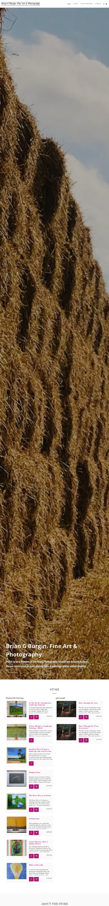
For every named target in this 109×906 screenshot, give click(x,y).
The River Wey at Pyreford (40, 796)
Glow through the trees (88, 703)
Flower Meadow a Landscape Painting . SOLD (40, 727)
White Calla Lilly (36, 865)
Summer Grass (34, 772)
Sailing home (34, 819)
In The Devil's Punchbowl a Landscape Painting (40, 704)
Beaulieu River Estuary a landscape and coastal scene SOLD (40, 750)
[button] (104, 3)
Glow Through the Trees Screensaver (89, 727)
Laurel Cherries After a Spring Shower (38, 843)
